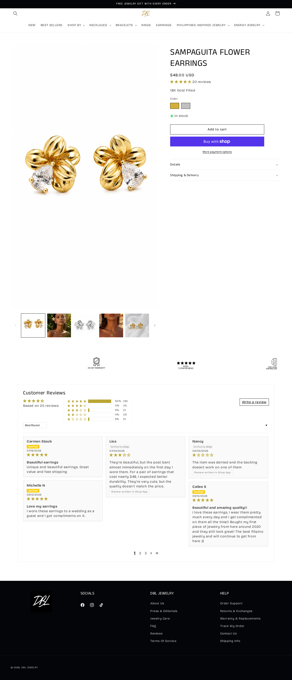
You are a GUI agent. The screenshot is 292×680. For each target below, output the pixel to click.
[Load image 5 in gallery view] (137, 326)
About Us (157, 603)
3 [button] (146, 553)
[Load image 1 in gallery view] (33, 326)
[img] (63, 454)
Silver (188, 106)
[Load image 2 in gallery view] (59, 326)
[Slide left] (15, 325)
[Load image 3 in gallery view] (85, 326)
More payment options (217, 151)
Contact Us (228, 633)
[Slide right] (154, 325)
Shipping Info (230, 641)
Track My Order (232, 626)
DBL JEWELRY (29, 667)
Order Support (231, 603)
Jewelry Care (160, 618)
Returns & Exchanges (236, 611)
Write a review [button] (254, 402)
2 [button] (140, 553)
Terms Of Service (163, 641)
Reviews (156, 633)
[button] (15, 13)
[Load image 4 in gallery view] (111, 326)
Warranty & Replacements (240, 618)
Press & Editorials (163, 611)
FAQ (153, 626)
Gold (177, 106)
